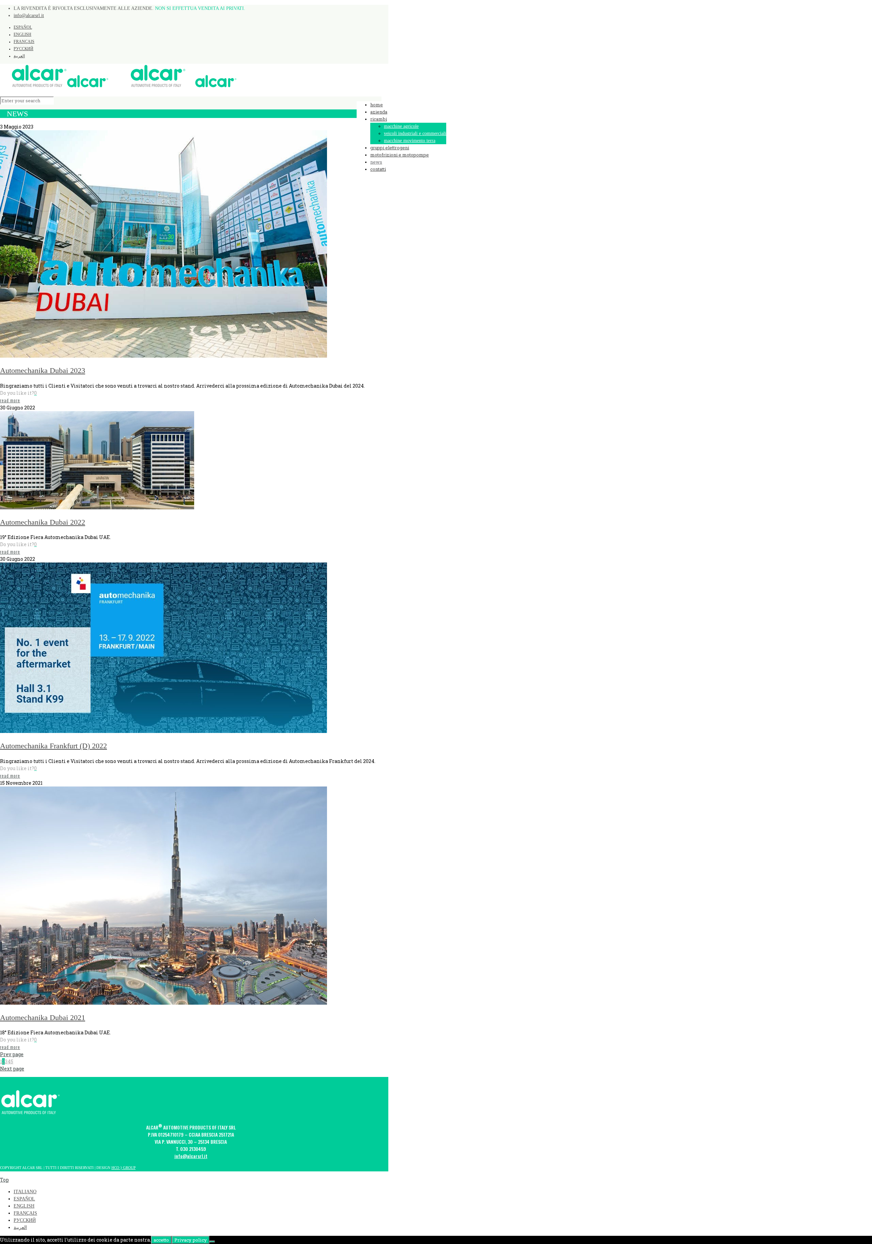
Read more (10, 400)
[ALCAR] (118, 86)
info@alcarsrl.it (29, 15)
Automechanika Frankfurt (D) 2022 (53, 745)
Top (4, 1179)
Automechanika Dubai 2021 (42, 1017)
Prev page (12, 1054)
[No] (212, 1242)
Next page (12, 1068)
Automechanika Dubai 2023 (42, 370)
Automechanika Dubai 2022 (42, 522)
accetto (161, 1240)
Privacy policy (190, 1240)
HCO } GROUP (123, 1168)
